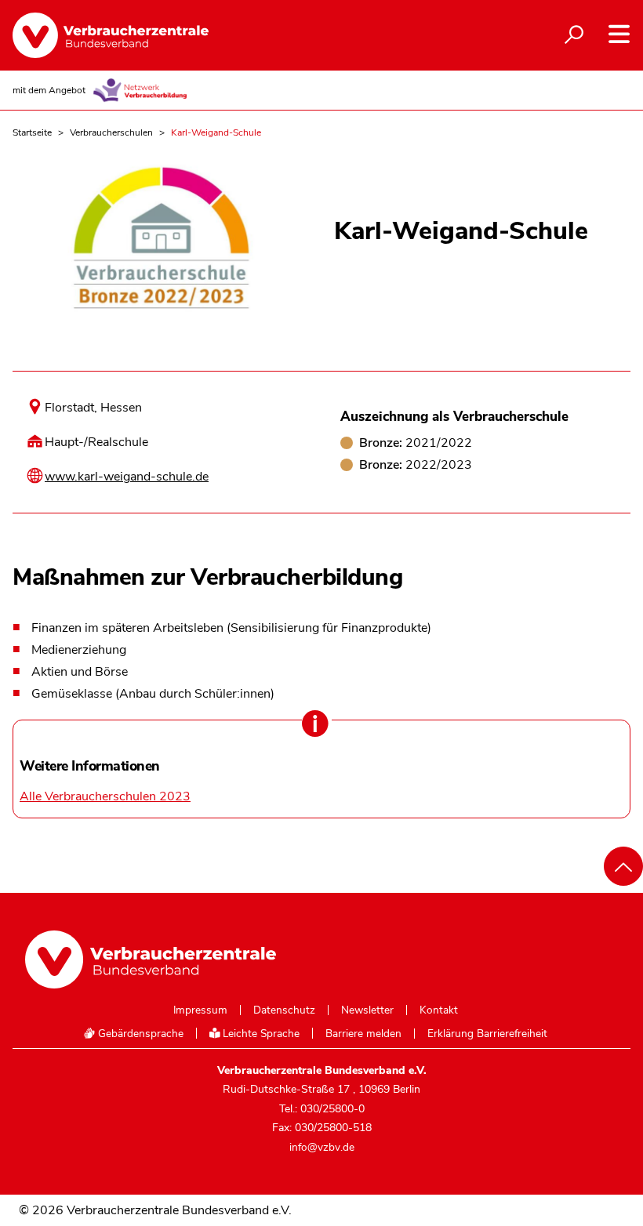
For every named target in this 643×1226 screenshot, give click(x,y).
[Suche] (574, 35)
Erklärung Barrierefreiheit (487, 1033)
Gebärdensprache (139, 1033)
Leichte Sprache (260, 1033)
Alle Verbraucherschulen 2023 (105, 796)
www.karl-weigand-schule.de (127, 476)
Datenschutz (284, 1010)
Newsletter (367, 1010)
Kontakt (439, 1010)
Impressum (200, 1010)
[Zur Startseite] (110, 35)
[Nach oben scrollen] (623, 866)
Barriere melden (363, 1033)
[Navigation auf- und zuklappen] (619, 34)
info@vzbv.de (321, 1147)
